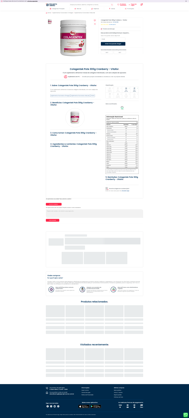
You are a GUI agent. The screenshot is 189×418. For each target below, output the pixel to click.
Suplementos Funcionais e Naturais (80, 95)
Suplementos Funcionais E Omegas (62, 12)
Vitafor (92, 95)
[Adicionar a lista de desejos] (94, 20)
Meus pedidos (117, 390)
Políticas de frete (118, 397)
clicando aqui (125, 191)
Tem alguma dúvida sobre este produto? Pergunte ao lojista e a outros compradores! (63, 207)
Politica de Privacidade (87, 395)
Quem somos (85, 390)
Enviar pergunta (52, 220)
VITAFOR (115, 22)
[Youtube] (54, 406)
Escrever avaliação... (53, 204)
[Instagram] (51, 406)
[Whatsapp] (58, 406)
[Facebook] (47, 406)
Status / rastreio (118, 392)
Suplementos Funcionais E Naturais (84, 12)
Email (103, 39)
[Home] (57, 4)
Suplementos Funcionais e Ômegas (60, 95)
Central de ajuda (86, 392)
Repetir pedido (118, 395)
